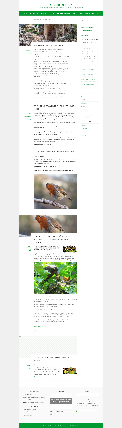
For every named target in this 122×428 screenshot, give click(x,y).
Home (25, 13)
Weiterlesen (37, 376)
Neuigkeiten (83, 99)
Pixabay (96, 407)
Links (81, 13)
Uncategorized (84, 103)
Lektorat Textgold (79, 405)
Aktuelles (43, 13)
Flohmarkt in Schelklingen (86, 88)
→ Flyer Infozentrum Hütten (87, 27)
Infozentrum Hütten (61, 5)
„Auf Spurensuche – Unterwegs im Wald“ (50, 45)
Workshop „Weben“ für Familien (87, 84)
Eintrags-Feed (84, 128)
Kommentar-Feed (84, 132)
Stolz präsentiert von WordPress (52, 425)
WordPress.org (84, 135)
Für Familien (51, 13)
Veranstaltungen (84, 110)
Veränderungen (84, 106)
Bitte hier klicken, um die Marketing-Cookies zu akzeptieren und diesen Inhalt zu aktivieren (61, 401)
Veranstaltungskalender (63, 13)
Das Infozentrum (34, 13)
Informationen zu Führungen (38, 402)
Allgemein (83, 96)
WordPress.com (74, 425)
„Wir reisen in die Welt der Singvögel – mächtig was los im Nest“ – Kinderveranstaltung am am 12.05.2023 (53, 239)
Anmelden (83, 125)
